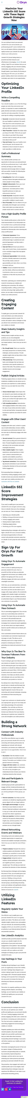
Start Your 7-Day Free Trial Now (15, 1087)
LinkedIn (18, 62)
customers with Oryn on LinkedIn (10, 481)
